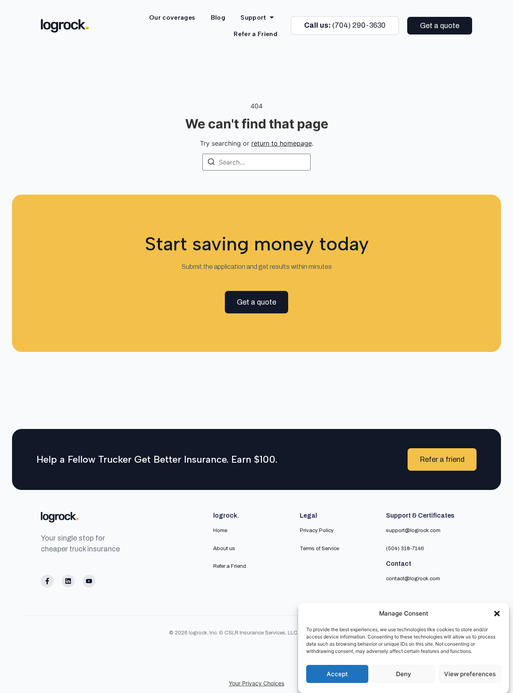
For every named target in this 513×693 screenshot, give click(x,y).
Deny (403, 674)
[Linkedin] (68, 581)
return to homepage (281, 143)
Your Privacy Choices (256, 683)
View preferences (470, 674)
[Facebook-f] (47, 581)
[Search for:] (256, 162)
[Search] (211, 162)
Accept (337, 674)
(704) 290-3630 (345, 25)
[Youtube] (89, 581)
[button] (497, 614)
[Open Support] (272, 17)
